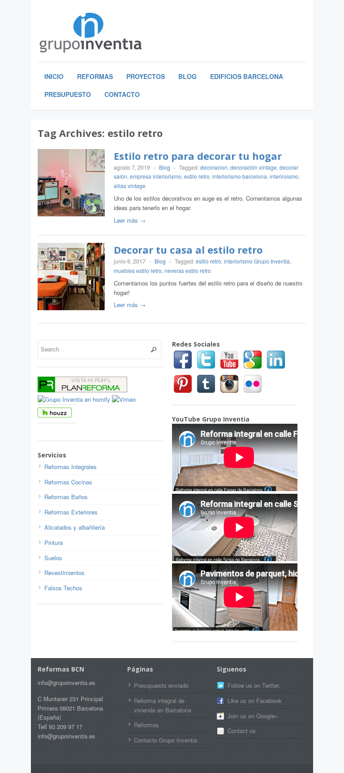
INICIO (54, 76)
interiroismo (284, 176)
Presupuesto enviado (161, 685)
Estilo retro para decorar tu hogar (198, 156)
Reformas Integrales (70, 466)
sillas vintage (130, 185)
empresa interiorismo (155, 176)
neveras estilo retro (187, 270)
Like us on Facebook (255, 700)
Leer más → (130, 220)
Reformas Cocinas (68, 482)
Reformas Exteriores (71, 512)
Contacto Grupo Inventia (165, 740)
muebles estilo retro (138, 270)
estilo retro (197, 176)
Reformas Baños (66, 496)
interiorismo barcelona (239, 176)
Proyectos (145, 76)
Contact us (242, 730)
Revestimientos (64, 572)
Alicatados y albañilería (74, 527)
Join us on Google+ (253, 716)
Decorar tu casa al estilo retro (188, 249)
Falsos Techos (63, 588)
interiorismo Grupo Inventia (257, 261)
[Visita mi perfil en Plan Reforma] (82, 390)
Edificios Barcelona (246, 76)
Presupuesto (67, 94)
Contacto (122, 94)
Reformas (95, 76)
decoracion (214, 167)
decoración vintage (253, 167)
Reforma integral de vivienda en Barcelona (162, 705)
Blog (187, 76)
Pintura (53, 542)
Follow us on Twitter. (254, 685)
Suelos (53, 557)
